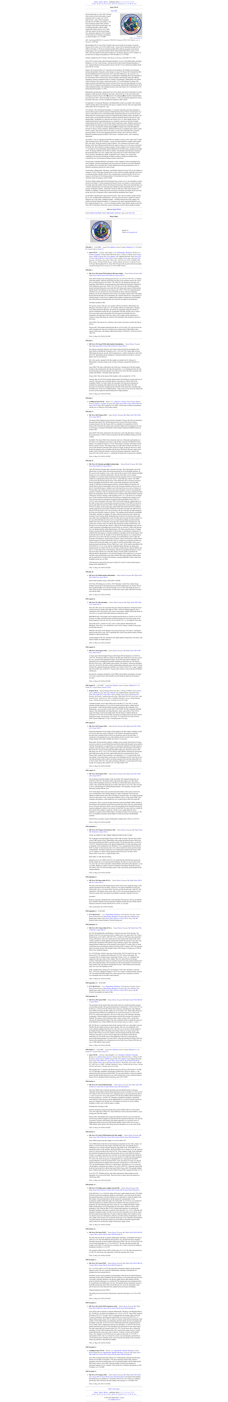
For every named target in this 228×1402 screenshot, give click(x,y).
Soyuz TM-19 (116, 209)
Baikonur (112, 247)
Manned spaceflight (95, 213)
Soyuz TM (131, 213)
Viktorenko (135, 1055)
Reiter (104, 1057)
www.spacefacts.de (137, 38)
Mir (105, 256)
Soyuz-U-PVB (106, 687)
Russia (139, 254)
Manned (113, 256)
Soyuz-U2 (100, 249)
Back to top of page (114, 1389)
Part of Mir (114, 11)
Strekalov (97, 254)
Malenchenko (110, 213)
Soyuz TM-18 (97, 275)
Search (101, 2)
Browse (106, 2)
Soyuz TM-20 (120, 1060)
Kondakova (122, 1055)
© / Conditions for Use (114, 1399)
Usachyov (123, 401)
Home (96, 2)
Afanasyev (117, 401)
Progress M (135, 694)
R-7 (87, 249)
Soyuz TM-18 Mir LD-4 (98, 258)
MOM (95, 256)
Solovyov (109, 1057)
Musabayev (118, 213)
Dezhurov (91, 254)
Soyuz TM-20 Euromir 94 (132, 1060)
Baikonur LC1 (131, 247)
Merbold (128, 1055)
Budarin (100, 1057)
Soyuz (125, 258)
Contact (122, 1398)
